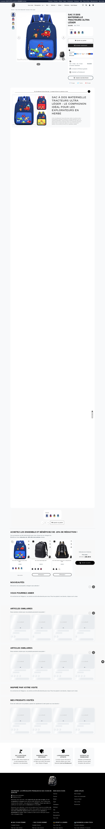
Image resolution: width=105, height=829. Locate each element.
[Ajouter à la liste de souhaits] (28, 541)
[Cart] (93, 5)
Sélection (53, 5)
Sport (64, 1)
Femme (56, 1)
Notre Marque (74, 5)
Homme (50, 1)
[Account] (89, 5)
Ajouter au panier (86, 562)
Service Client (77, 815)
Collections (66, 5)
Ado (81, 1)
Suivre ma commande (18, 812)
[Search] (86, 5)
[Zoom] (63, 59)
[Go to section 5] (92, 417)
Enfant (60, 1)
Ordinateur (70, 1)
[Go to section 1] (92, 411)
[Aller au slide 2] (54, 752)
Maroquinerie (94, 1)
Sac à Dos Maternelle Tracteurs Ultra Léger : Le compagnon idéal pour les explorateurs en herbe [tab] (51, 91)
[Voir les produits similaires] (28, 548)
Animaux (76, 1)
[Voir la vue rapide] (28, 544)
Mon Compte (77, 810)
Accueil (12, 9)
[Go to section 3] (92, 414)
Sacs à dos (30, 5)
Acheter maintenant (81, 45)
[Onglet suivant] (89, 91)
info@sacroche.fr (17, 813)
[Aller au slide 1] (51, 752)
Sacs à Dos (86, 1)
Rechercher (77, 821)
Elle (47, 5)
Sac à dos (101, 1)
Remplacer (42, 574)
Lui (42, 5)
